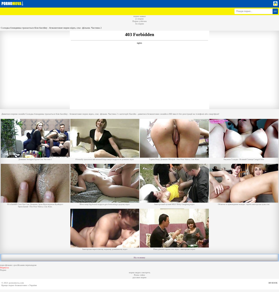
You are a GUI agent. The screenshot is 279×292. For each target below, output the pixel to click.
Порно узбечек (139, 21)
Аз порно (139, 24)
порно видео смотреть (139, 272)
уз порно (139, 19)
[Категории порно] (275, 5)
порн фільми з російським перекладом (18, 265)
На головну (139, 257)
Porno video (139, 275)
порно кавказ (139, 16)
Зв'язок (273, 283)
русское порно (139, 277)
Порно (3, 270)
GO (275, 11)
